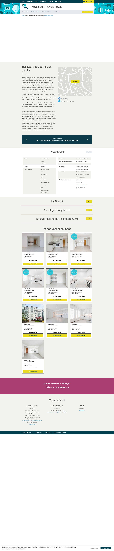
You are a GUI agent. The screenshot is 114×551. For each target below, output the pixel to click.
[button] (89, 1)
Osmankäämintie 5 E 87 (77, 254)
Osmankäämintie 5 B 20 (77, 326)
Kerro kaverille (64, 98)
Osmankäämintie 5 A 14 (77, 290)
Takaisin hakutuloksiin (48, 15)
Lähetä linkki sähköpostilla (67, 101)
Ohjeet (23, 1)
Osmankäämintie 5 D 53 (29, 361)
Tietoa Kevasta (29, 1)
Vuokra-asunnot (25, 11)
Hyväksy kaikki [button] (105, 548)
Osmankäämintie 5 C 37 (53, 254)
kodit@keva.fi (32, 424)
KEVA (23, 15)
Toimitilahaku (43, 1)
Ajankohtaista (56, 11)
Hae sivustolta (58, 1)
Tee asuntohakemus (87, 12)
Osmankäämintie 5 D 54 (29, 326)
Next (87, 139)
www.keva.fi (82, 410)
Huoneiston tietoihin (33, 260)
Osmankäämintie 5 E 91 (53, 290)
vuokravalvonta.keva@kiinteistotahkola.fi (57, 412)
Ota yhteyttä (50, 1)
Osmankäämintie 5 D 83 (29, 254)
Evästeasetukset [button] (94, 548)
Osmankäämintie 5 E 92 (53, 326)
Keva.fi (36, 1)
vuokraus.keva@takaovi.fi (82, 185)
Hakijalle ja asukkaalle (46, 11)
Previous (26, 139)
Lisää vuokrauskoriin (33, 263)
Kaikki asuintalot (35, 11)
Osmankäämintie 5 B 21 (29, 290)
